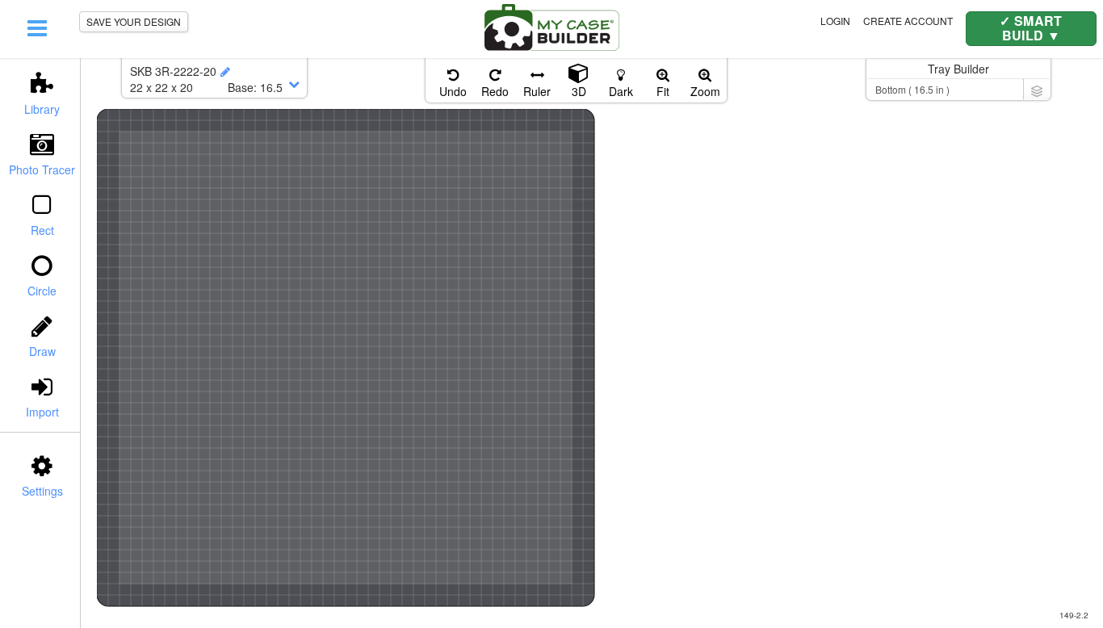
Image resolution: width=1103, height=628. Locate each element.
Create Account (908, 20)
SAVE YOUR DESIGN (133, 21)
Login (835, 20)
